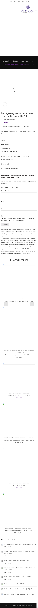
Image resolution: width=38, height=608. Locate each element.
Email (3, 209)
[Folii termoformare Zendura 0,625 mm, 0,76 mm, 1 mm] (2, 594)
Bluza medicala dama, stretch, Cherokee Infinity (17, 576)
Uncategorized (8, 350)
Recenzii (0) (6, 148)
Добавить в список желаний (11, 126)
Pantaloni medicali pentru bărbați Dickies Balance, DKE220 (20, 544)
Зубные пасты (25, 298)
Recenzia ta (5, 191)
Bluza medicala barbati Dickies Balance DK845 (17, 560)
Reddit (22, 140)
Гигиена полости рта (27, 61)
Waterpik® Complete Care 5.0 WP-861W (19, 395)
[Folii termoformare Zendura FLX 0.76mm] (2, 584)
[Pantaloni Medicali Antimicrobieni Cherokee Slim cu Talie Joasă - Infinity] (2, 570)
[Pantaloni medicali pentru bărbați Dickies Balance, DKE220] (2, 546)
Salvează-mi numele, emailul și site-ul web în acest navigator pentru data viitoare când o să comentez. (17, 219)
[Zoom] (5, 104)
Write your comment (9, 119)
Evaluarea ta (5, 187)
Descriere (5, 144)
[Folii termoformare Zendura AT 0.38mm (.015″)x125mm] (2, 589)
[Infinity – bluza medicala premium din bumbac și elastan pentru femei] (2, 554)
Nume (3, 201)
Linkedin (19, 140)
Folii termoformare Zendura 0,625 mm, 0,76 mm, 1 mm (19, 594)
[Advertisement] (19, 35)
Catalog (15, 61)
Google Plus (16, 140)
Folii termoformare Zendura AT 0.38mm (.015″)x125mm (19, 589)
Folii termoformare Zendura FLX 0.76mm (15, 583)
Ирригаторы (25, 393)
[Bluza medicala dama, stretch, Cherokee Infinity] (2, 578)
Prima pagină (6, 61)
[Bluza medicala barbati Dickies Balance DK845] (2, 562)
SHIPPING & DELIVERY (9, 151)
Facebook (6, 140)
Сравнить (26, 126)
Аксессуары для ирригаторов (17, 131)
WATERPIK (8, 136)
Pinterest (13, 140)
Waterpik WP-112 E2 (19, 485)
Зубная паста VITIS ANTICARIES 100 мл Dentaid (19, 301)
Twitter (9, 140)
